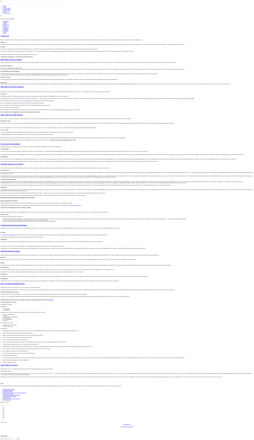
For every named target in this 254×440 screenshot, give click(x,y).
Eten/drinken (6, 29)
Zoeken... (2, 438)
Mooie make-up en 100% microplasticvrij (11, 395)
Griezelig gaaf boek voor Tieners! (12, 164)
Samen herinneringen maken (10, 251)
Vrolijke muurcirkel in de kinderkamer (14, 225)
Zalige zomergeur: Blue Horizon (12, 115)
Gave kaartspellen (7, 400)
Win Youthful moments (8, 391)
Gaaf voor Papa (6, 10)
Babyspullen (5, 30)
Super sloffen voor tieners (9, 365)
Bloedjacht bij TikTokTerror (75, 205)
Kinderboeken (6, 24)
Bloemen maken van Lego (8, 394)
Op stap (4, 33)
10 (3, 410)
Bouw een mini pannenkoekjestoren (13, 283)
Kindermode (5, 28)
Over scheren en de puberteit (10, 144)
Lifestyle (5, 31)
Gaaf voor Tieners (7, 8)
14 (3, 415)
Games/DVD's (6, 27)
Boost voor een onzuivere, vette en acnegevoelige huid (14, 392)
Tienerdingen (6, 21)
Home (4, 5)
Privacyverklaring (7, 12)
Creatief (4, 26)
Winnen (4, 6)
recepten (51, 299)
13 (3, 414)
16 (3, 417)
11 (3, 411)
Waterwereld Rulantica (8, 390)
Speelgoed (5, 22)
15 (3, 416)
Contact (4, 11)
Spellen (4, 23)
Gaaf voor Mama (6, 9)
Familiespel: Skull (7, 397)
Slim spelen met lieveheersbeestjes (12, 87)
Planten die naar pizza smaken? (11, 59)
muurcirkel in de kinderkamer (8, 234)
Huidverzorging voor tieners (9, 389)
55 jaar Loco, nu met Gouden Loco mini (11, 398)
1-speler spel (5, 36)
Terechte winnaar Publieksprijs (9, 396)
